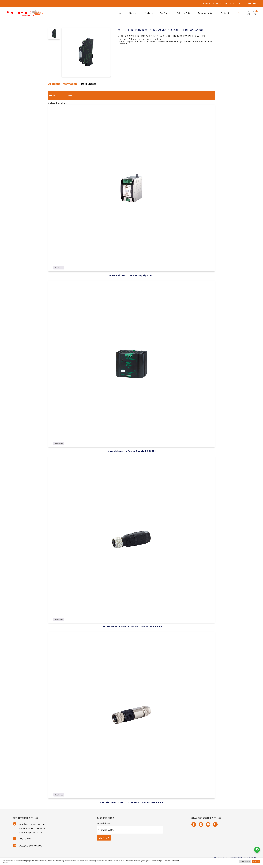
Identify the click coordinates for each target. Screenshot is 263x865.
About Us (133, 13)
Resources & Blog (205, 13)
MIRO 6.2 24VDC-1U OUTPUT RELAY (199, 42)
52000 (185, 42)
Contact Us (226, 13)
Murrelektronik (161, 42)
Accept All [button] (256, 861)
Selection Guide (184, 13)
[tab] (63, 84)
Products (149, 13)
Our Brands (165, 13)
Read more (59, 268)
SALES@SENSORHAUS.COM (30, 846)
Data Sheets (88, 83)
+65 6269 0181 (25, 839)
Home (119, 13)
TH (249, 3)
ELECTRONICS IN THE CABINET (144, 42)
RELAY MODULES (172, 42)
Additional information (62, 83)
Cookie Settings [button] (245, 861)
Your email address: (103, 823)
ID (254, 3)
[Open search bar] (239, 13)
